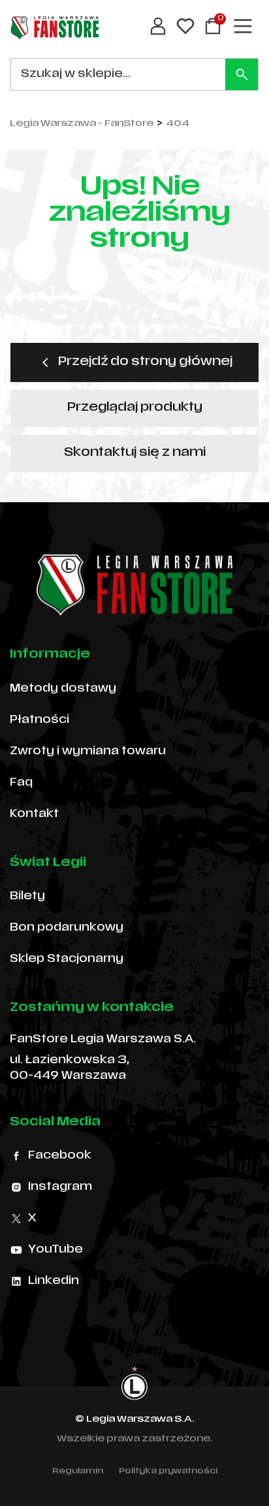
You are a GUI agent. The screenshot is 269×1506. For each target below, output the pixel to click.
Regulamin (77, 1471)
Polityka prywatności (168, 1471)
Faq (21, 783)
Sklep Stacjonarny (66, 959)
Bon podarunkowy (66, 928)
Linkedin (53, 1281)
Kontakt (34, 814)
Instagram (60, 1187)
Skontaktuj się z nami (135, 453)
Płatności (39, 720)
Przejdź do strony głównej (145, 362)
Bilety (27, 896)
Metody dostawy (63, 689)
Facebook (59, 1156)
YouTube (55, 1250)
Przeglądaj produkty (134, 408)
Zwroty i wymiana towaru (88, 751)
